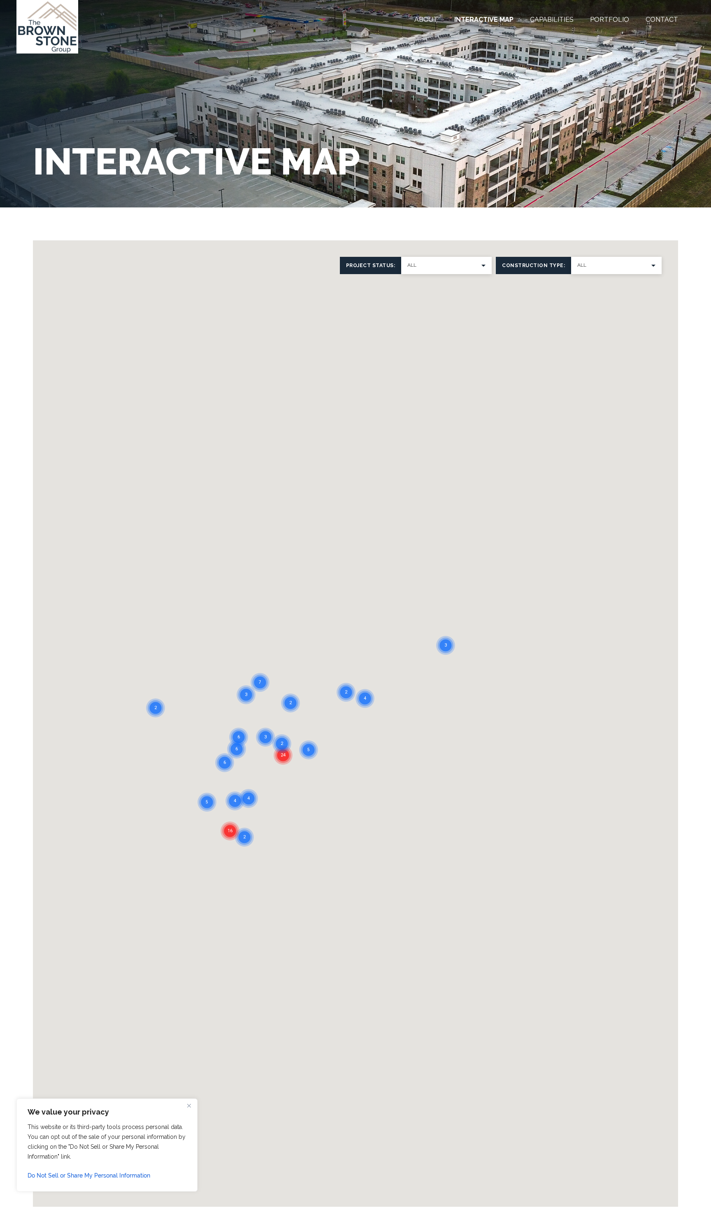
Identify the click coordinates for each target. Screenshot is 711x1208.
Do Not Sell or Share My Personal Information (89, 1175)
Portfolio (609, 19)
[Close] (189, 1105)
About (426, 19)
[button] (295, 758)
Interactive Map (484, 19)
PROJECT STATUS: (370, 265)
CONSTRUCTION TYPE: (533, 265)
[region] (107, 1145)
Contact (662, 19)
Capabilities (552, 19)
